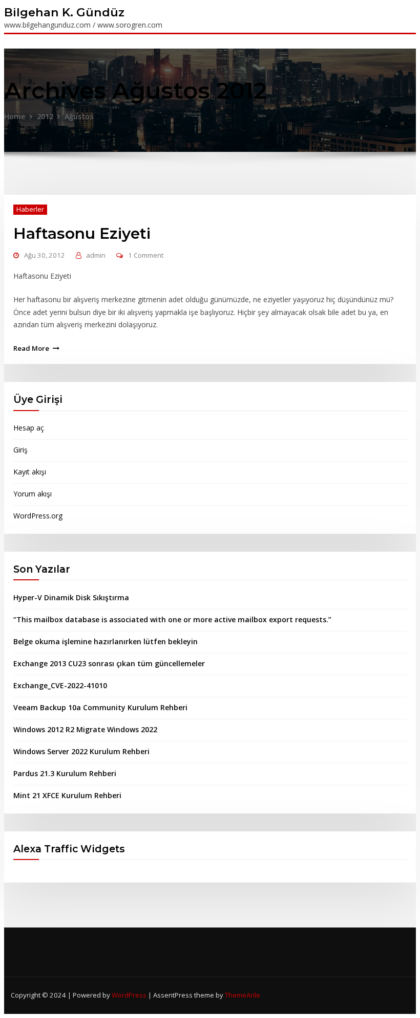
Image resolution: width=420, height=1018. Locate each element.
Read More (31, 348)
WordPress (129, 995)
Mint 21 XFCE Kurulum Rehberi (67, 795)
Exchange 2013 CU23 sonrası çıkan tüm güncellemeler (109, 663)
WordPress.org (37, 516)
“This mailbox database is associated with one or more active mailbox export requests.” (172, 619)
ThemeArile (242, 995)
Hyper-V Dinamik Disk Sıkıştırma (71, 597)
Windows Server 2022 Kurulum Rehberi (81, 751)
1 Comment (145, 255)
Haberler (30, 209)
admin (96, 255)
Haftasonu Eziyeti (82, 233)
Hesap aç (28, 428)
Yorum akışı (32, 494)
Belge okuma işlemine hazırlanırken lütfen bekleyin (105, 641)
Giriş (20, 450)
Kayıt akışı (29, 472)
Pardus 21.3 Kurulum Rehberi (64, 773)
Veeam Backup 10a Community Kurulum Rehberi (100, 707)
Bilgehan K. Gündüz (64, 12)
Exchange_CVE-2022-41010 (60, 685)
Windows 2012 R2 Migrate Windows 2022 (85, 729)
